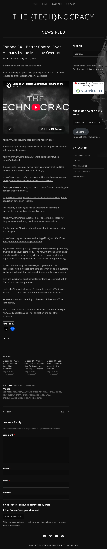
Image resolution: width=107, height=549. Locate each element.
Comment (9, 434)
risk (26, 398)
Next (63, 412)
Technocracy (35, 398)
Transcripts (29, 385)
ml (43, 395)
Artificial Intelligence (50, 392)
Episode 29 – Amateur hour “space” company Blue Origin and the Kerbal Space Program (34, 365)
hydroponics (28, 395)
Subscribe (81, 131)
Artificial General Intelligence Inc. (60, 545)
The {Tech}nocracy (53, 17)
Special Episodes (81, 171)
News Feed (53, 32)
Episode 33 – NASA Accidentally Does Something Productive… (11, 365)
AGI (4, 392)
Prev (9, 412)
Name (7, 468)
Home (35, 4)
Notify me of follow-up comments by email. (28, 504)
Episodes (18, 385)
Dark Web (57, 4)
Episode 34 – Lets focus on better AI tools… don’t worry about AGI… (54, 365)
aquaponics (32, 392)
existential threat (12, 395)
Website (7, 492)
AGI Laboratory (14, 392)
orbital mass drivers (13, 398)
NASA (48, 395)
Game (44, 4)
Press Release (80, 166)
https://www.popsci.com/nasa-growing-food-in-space (29, 139)
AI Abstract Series (82, 155)
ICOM (38, 395)
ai (24, 392)
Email (6, 480)
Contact (70, 4)
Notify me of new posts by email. (22, 510)
